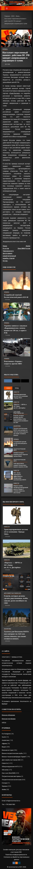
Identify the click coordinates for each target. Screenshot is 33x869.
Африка (4, 743)
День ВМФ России (24, 247)
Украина (5, 49)
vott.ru (4, 722)
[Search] (30, 8)
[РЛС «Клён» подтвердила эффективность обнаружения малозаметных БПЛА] (8, 475)
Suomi (4, 737)
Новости (16, 392)
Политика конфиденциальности (16, 854)
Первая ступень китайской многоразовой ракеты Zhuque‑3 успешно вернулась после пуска (21, 489)
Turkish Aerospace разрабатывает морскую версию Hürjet (21, 454)
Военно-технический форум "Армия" (14, 757)
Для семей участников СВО (19, 412)
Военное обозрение (8, 715)
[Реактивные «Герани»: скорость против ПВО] (16, 347)
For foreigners (6, 734)
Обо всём (5, 770)
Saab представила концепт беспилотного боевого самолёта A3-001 (21, 465)
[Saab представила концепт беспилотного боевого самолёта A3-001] (8, 463)
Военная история (7, 750)
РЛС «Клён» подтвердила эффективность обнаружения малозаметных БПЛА (20, 476)
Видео (4, 747)
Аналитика (17, 426)
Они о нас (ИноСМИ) (8, 773)
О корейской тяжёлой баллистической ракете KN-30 (20, 443)
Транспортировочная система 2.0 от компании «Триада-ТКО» (21, 396)
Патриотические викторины (11, 776)
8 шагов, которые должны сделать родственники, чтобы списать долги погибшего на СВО (21, 419)
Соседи (4, 783)
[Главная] (3, 8)
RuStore (4, 704)
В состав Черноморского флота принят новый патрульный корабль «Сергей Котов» (9, 253)
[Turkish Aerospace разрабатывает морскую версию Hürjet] (8, 452)
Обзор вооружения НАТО (19, 449)
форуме (25, 680)
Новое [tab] (8, 388)
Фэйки (4, 789)
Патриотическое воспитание (12, 779)
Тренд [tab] (17, 388)
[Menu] (6, 8)
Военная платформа (8, 719)
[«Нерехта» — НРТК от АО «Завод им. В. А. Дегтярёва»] (8, 405)
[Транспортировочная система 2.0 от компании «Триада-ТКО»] (8, 395)
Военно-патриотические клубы (12, 753)
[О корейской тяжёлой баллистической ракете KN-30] (16, 281)
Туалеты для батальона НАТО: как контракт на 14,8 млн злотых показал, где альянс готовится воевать (21, 432)
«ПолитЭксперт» (14, 93)
